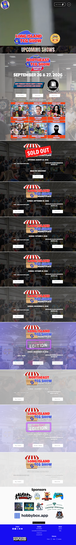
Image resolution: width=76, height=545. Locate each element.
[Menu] (69, 4)
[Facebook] (13, 529)
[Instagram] (17, 529)
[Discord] (19, 529)
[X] (15, 529)
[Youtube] (22, 529)
